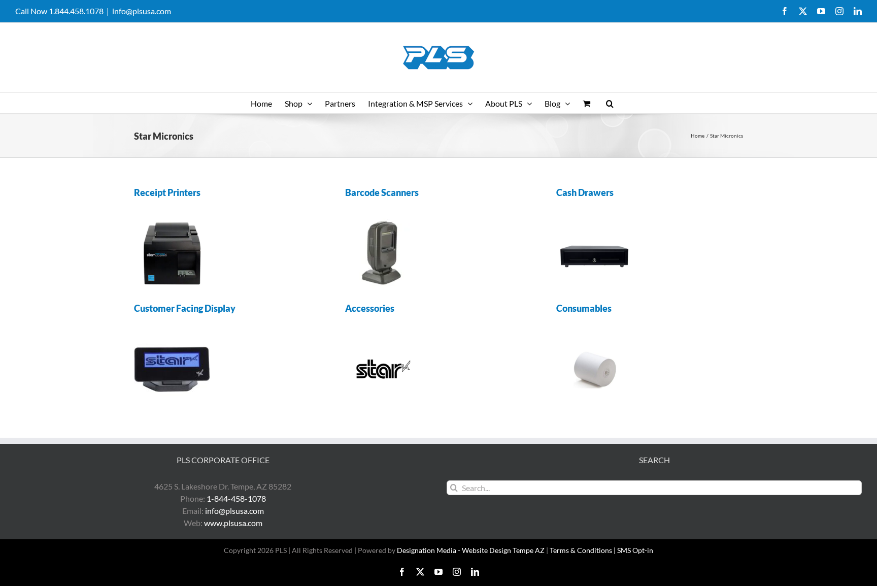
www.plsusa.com (233, 523)
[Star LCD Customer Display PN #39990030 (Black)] (172, 335)
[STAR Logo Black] (383, 335)
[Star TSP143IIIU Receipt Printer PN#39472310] (172, 219)
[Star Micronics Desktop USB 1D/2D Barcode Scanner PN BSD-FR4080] (383, 219)
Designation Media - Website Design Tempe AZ (471, 550)
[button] (610, 103)
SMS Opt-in (635, 550)
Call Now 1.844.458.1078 (59, 11)
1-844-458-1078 (236, 498)
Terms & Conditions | (583, 550)
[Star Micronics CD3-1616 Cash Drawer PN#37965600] (594, 219)
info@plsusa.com (141, 11)
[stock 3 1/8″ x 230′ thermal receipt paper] (594, 335)
